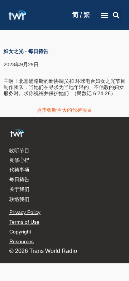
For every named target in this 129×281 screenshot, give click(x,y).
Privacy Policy (24, 212)
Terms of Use (24, 222)
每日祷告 (19, 179)
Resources (21, 241)
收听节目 (19, 150)
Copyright (20, 232)
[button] (104, 15)
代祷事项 (19, 170)
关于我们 (19, 189)
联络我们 (19, 199)
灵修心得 (19, 160)
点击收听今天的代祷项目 (64, 110)
